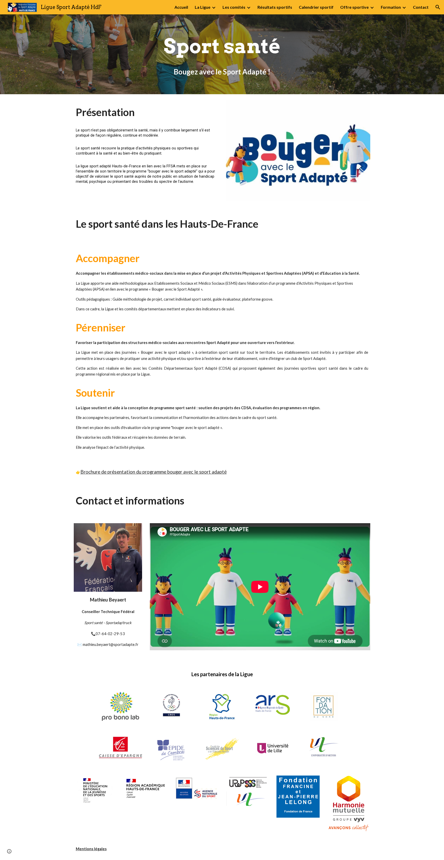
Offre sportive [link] (354, 7)
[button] (438, 7)
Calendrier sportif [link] (316, 7)
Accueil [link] (181, 7)
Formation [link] (391, 7)
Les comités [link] (234, 7)
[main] (222, 46)
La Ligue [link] (202, 7)
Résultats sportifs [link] (274, 7)
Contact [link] (421, 7)
